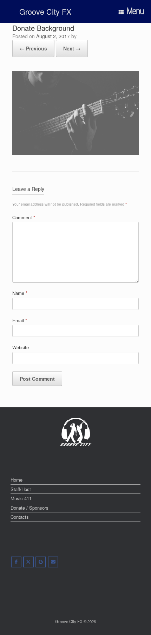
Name (19, 293)
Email (19, 320)
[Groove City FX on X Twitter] (28, 562)
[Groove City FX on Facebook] (16, 562)
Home (16, 479)
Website (20, 347)
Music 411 (21, 498)
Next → (71, 48)
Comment (23, 217)
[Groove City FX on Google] (40, 562)
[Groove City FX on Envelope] (53, 562)
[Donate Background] (75, 153)
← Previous (33, 48)
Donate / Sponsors (29, 507)
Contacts (20, 516)
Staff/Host (21, 489)
